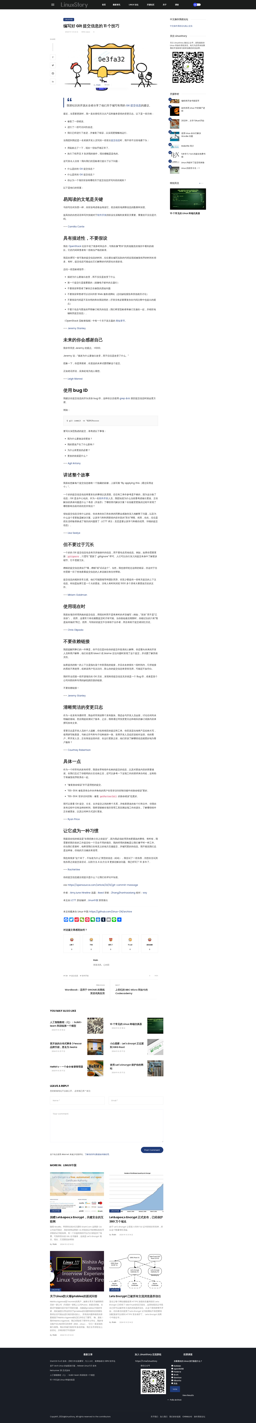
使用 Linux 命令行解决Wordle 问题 (191, 135)
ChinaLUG (187, 1416)
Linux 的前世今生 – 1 (190, 168)
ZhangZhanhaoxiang (123, 892)
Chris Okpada (75, 629)
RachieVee (74, 869)
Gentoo (177, 1377)
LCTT (73, 900)
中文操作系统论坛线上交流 (181, 26)
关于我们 (154, 1416)
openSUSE (179, 1368)
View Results (188, 1395)
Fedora (177, 1371)
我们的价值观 (175, 1416)
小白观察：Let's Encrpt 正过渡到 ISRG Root (127, 1045)
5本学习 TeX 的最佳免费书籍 (193, 155)
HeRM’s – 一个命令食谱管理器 (66, 1066)
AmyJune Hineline (80, 892)
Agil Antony (74, 463)
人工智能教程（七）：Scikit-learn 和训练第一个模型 (66, 1024)
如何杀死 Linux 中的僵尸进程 (193, 109)
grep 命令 (125, 398)
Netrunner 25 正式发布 (60, 1370)
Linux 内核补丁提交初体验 (192, 162)
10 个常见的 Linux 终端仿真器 (126, 1024)
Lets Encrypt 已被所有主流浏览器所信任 (135, 1296)
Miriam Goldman (77, 594)
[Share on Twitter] (53, 65)
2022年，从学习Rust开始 (192, 120)
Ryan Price (74, 819)
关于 (165, 4)
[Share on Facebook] (53, 57)
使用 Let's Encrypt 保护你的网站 (126, 1066)
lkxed (101, 892)
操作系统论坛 (199, 1416)
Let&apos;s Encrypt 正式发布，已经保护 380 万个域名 (136, 1219)
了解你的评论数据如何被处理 (97, 1154)
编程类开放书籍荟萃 (190, 100)
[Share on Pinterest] (53, 74)
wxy (145, 892)
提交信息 (135, 105)
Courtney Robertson (79, 750)
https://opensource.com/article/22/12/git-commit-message (103, 885)
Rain (98, 85)
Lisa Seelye (74, 533)
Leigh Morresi (75, 378)
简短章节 (120, 320)
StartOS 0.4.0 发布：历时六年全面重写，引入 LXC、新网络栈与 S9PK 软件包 (82, 1361)
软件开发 (101, 215)
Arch (176, 1374)
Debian (177, 1366)
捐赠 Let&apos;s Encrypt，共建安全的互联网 (77, 1219)
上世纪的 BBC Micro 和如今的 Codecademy (131, 991)
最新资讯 (116, 4)
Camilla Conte (76, 226)
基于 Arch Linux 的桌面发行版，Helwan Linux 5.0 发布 (73, 1365)
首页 (104, 4)
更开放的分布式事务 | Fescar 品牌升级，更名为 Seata (66, 1045)
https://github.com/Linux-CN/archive (110, 911)
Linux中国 (69, 19)
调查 (177, 4)
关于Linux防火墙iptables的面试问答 (73, 1296)
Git (128, 105)
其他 (175, 1383)
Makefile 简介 (187, 145)
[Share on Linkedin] (53, 82)
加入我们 (163, 1416)
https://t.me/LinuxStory (146, 1361)
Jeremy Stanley (77, 328)
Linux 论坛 (133, 4)
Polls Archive (175, 1400)
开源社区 (150, 4)
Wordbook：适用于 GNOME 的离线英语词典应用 (85, 991)
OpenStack (75, 246)
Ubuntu (177, 1380)
